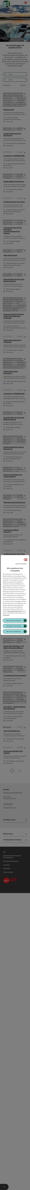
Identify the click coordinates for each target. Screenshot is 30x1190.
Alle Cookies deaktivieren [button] (13, 631)
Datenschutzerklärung (21, 563)
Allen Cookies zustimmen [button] (13, 620)
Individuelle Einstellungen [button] (13, 626)
